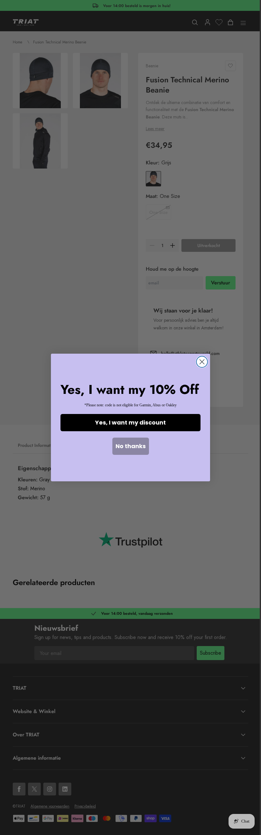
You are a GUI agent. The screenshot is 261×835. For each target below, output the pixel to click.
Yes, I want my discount (130, 422)
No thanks (131, 446)
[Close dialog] (202, 361)
